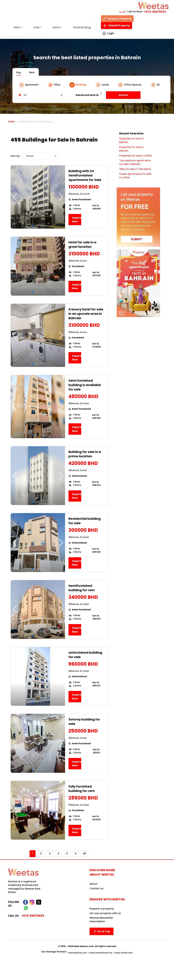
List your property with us (105, 913)
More (56, 27)
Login (110, 33)
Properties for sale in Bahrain (131, 148)
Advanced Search (87, 95)
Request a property (102, 908)
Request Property (119, 18)
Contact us (96, 888)
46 (84, 853)
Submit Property (119, 25)
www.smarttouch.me (101, 952)
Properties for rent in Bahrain (131, 140)
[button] (61, 197)
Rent (17, 27)
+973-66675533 (155, 12)
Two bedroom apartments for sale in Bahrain (135, 162)
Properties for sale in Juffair (135, 155)
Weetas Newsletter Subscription (101, 919)
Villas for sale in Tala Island (135, 169)
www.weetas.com (77, 952)
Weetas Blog (82, 27)
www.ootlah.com (124, 952)
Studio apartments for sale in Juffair (135, 175)
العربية (122, 11)
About (93, 884)
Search (123, 95)
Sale (36, 27)
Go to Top (103, 931)
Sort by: (15, 156)
